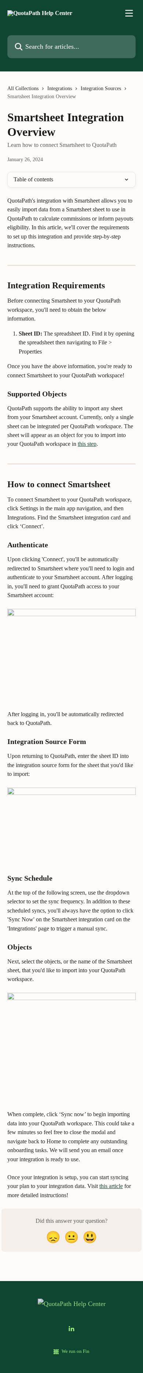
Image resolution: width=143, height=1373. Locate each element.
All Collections (22, 88)
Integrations (59, 88)
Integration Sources (101, 88)
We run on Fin (75, 1351)
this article (111, 1186)
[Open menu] (129, 13)
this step (87, 444)
